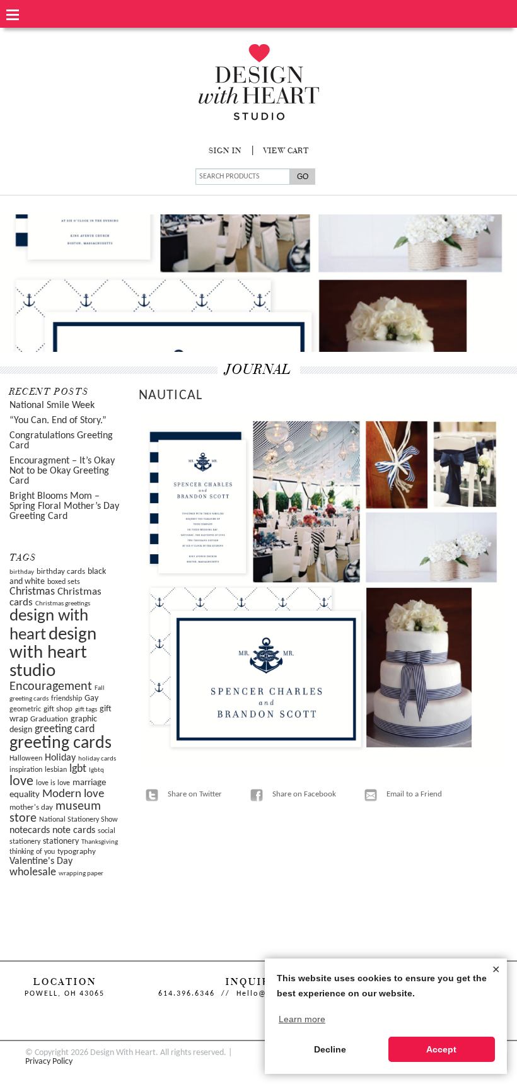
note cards (73, 830)
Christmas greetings (62, 603)
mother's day (31, 807)
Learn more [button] (302, 1019)
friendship (66, 698)
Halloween (25, 758)
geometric (25, 709)
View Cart (286, 151)
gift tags (86, 709)
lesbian (56, 770)
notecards (29, 830)
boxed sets (63, 582)
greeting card (65, 729)
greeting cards (60, 743)
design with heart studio (52, 653)
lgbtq (96, 770)
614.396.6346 (186, 994)
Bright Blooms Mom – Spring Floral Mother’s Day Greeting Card (64, 506)
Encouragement (50, 686)
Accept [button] (441, 1049)
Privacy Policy (49, 1061)
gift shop (58, 709)
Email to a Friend (414, 794)
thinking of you (32, 852)
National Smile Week (52, 405)
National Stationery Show (78, 820)
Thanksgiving (99, 842)
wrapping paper (81, 873)
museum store (55, 812)
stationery (61, 841)
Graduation (49, 719)
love (21, 781)
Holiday (60, 758)
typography (76, 852)
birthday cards (61, 572)
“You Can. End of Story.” (58, 421)
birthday (21, 572)
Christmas (32, 592)
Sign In (225, 151)
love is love (53, 783)
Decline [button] (330, 1049)
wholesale (32, 872)
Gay (91, 698)
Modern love (73, 794)
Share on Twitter (195, 794)
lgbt (77, 769)
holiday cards (97, 758)
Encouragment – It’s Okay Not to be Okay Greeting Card (62, 471)
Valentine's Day (41, 861)
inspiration (25, 770)
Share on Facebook (304, 794)
